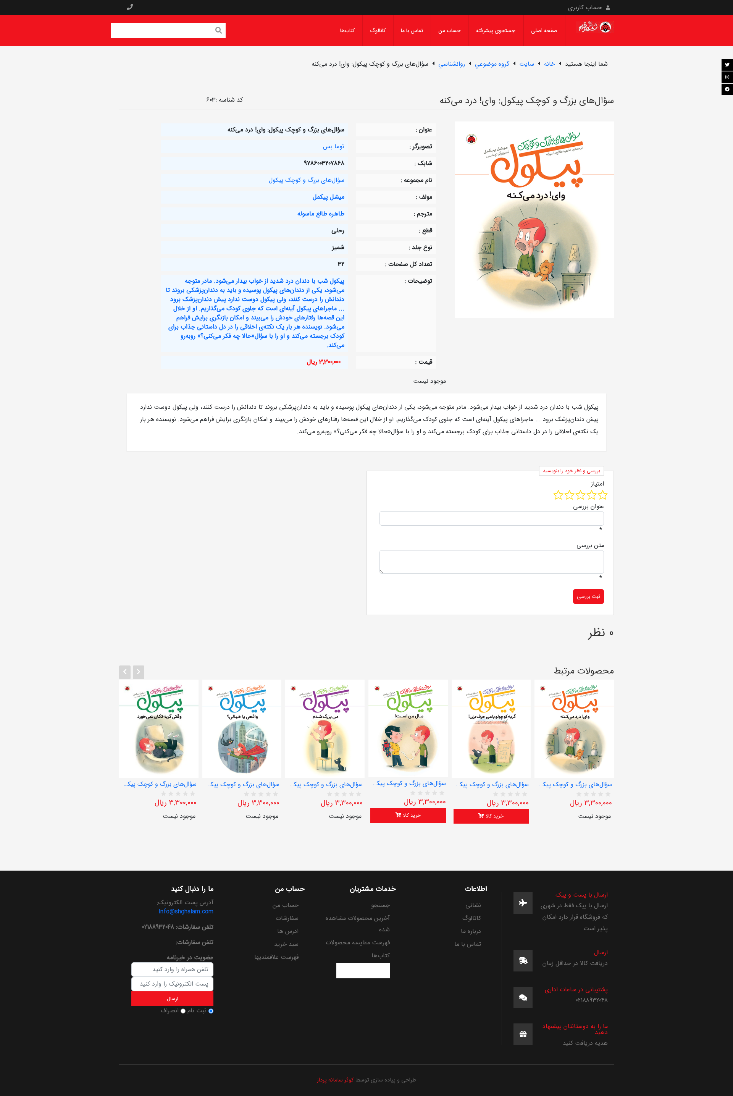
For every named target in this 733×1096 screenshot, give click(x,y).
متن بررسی (590, 545)
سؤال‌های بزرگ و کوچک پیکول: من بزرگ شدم (325, 784)
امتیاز (597, 484)
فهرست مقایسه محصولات (358, 942)
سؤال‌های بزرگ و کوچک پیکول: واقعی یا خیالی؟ (242, 784)
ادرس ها (288, 931)
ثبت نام (197, 1010)
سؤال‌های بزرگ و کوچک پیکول (306, 180)
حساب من (449, 30)
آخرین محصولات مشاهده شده (358, 923)
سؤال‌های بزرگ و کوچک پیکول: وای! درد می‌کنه (574, 784)
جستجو (380, 905)
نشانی (473, 905)
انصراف (170, 1010)
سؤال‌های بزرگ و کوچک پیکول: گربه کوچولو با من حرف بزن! (491, 784)
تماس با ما (412, 30)
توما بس (333, 146)
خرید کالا (411, 815)
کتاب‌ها (347, 30)
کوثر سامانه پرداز (335, 1080)
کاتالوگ (378, 30)
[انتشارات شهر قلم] (595, 30)
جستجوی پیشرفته (495, 30)
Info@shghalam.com (185, 911)
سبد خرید (286, 944)
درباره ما (471, 931)
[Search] (219, 31)
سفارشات (287, 918)
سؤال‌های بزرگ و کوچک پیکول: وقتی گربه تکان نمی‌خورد (159, 784)
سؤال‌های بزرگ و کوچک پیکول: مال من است (408, 783)
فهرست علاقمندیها (276, 957)
